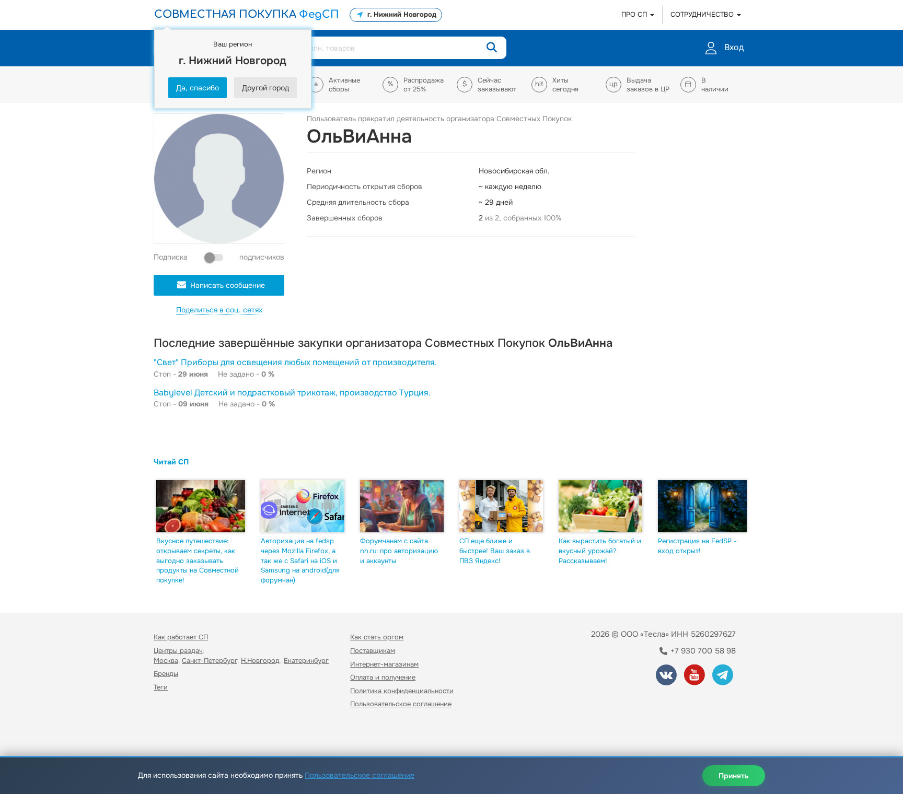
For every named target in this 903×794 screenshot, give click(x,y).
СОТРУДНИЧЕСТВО (703, 14)
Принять (734, 775)
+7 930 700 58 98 (702, 651)
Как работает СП (181, 637)
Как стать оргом (376, 637)
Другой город (265, 87)
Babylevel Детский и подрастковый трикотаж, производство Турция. (292, 392)
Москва (166, 660)
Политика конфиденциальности (402, 690)
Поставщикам (372, 650)
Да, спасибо (197, 87)
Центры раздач (178, 650)
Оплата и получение (382, 677)
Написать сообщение (227, 285)
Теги (161, 687)
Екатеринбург (306, 660)
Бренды (166, 673)
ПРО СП (635, 14)
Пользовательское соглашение (401, 703)
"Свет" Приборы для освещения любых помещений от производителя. (295, 362)
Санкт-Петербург (209, 660)
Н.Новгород (260, 660)
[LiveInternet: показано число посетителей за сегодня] (177, 734)
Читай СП (171, 461)
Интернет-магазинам (384, 664)
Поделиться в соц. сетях (219, 309)
